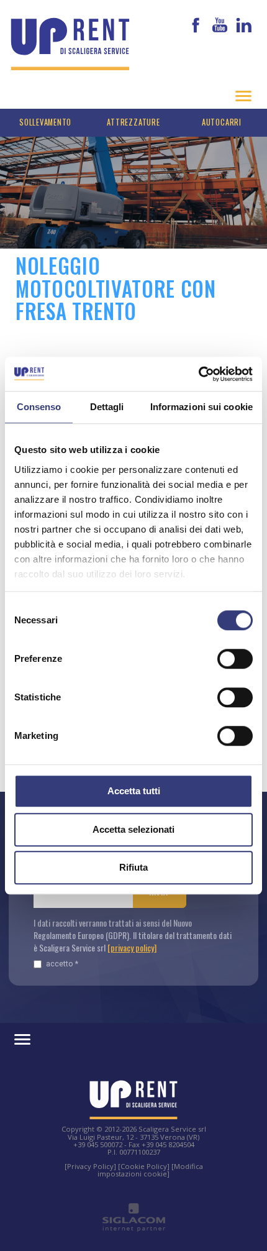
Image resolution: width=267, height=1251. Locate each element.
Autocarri (222, 122)
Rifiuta (133, 867)
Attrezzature (133, 122)
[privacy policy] (131, 947)
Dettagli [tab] (107, 406)
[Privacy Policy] (90, 1166)
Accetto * (62, 963)
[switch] (235, 659)
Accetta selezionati (133, 829)
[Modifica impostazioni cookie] (150, 1170)
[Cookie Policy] (144, 1166)
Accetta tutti (133, 791)
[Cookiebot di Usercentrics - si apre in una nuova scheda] (198, 374)
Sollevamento (45, 122)
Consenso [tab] (39, 406)
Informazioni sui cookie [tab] (201, 406)
